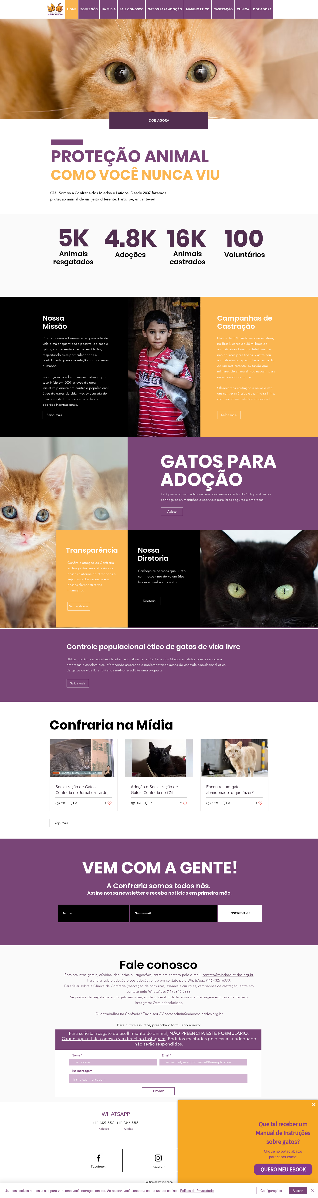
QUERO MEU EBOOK (283, 1169)
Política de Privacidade (197, 1190)
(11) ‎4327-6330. (218, 980)
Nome (76, 1055)
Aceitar (298, 1190)
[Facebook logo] (98, 1158)
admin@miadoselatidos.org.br (198, 1014)
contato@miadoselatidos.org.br (228, 974)
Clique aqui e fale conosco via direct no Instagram (114, 1038)
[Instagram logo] (158, 1158)
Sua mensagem (82, 1070)
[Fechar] (312, 1190)
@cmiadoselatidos (167, 1002)
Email (165, 1055)
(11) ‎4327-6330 (104, 1123)
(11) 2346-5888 (178, 991)
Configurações (271, 1190)
